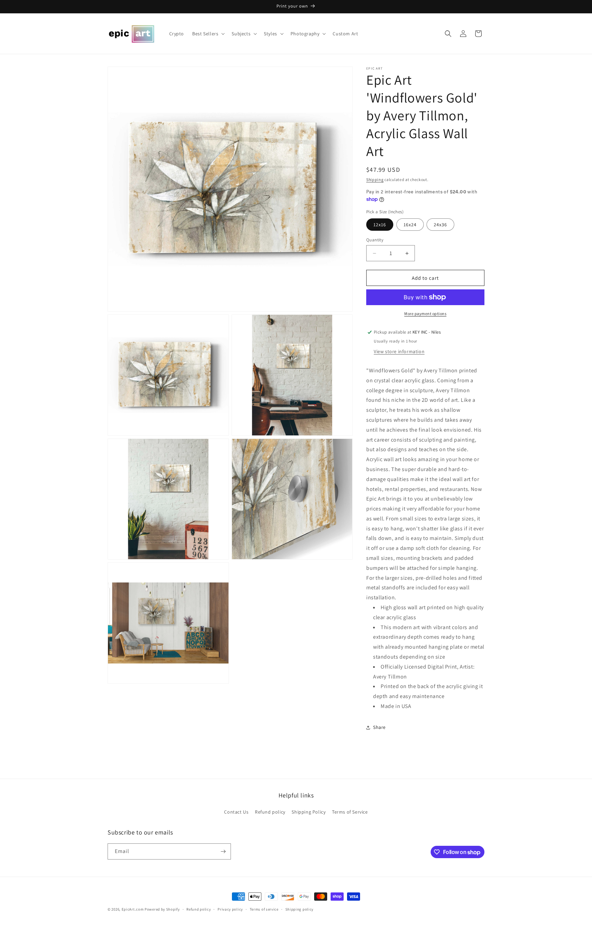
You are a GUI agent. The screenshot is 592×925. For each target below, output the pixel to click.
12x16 (379, 224)
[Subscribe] (223, 851)
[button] (207, 33)
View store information (399, 351)
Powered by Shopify (162, 909)
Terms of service (264, 909)
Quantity (374, 240)
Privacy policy (230, 909)
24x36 (440, 224)
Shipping (375, 179)
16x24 (410, 224)
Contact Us (236, 812)
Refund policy (270, 812)
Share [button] (379, 727)
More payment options (425, 313)
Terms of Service (350, 812)
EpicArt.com (133, 909)
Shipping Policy (308, 812)
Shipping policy (299, 909)
